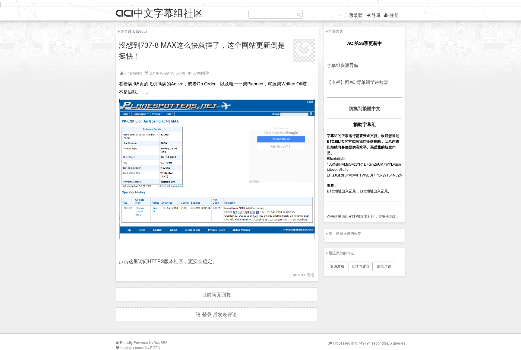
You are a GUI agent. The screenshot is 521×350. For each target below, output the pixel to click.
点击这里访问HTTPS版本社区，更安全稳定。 (168, 261)
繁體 (358, 15)
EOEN (155, 347)
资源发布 (337, 266)
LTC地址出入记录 (374, 191)
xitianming (133, 73)
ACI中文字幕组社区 (159, 13)
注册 (394, 15)
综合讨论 (128, 30)
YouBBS (161, 342)
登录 (376, 15)
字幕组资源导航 (342, 65)
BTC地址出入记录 (341, 191)
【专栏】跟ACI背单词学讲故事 (357, 82)
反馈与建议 (361, 266)
